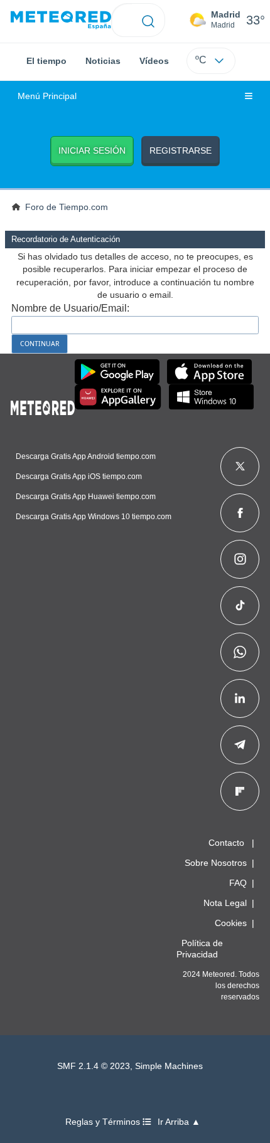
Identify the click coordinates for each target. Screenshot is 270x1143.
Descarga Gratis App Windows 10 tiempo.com (93, 516)
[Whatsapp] (240, 652)
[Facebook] (240, 512)
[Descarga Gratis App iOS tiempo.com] (209, 371)
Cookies (231, 923)
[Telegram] (239, 744)
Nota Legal (225, 903)
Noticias (103, 61)
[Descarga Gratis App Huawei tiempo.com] (118, 396)
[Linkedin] (240, 698)
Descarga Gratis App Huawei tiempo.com (86, 496)
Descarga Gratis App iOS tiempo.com (79, 476)
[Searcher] (148, 20)
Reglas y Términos (104, 1122)
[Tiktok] (240, 605)
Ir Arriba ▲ (179, 1122)
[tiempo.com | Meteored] (43, 405)
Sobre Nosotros (216, 863)
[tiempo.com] (61, 20)
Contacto (226, 843)
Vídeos (154, 61)
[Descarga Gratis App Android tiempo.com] (117, 371)
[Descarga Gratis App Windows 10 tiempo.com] (211, 396)
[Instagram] (240, 559)
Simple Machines (169, 1066)
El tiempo (46, 61)
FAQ (238, 883)
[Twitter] (240, 466)
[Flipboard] (239, 791)
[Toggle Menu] (248, 96)
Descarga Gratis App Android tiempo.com (86, 456)
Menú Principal (47, 96)
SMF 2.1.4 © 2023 (93, 1066)
